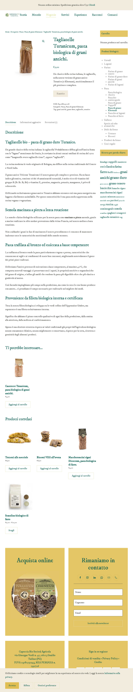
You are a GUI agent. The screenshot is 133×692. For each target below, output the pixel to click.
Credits (98, 662)
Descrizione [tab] (10, 122)
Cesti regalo (109, 143)
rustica (109, 204)
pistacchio (122, 201)
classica (109, 167)
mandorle (103, 197)
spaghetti (111, 213)
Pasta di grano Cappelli (114, 104)
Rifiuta (27, 685)
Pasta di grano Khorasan (33, 32)
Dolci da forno (111, 129)
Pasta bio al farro (115, 116)
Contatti (112, 15)
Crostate (112, 133)
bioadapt (104, 162)
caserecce (122, 162)
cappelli (112, 162)
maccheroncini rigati (111, 192)
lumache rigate (118, 188)
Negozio (51, 15)
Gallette (108, 120)
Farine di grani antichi (115, 80)
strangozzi (121, 213)
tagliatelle (79, 109)
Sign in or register (98, 651)
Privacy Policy (110, 658)
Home (7, 32)
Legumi (108, 64)
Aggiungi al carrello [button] (18, 404)
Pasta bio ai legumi (116, 113)
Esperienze (80, 15)
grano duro (71, 109)
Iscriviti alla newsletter (98, 623)
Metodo (36, 15)
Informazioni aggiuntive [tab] (30, 122)
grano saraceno (104, 184)
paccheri (114, 200)
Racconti (97, 15)
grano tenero (117, 183)
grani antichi (61, 109)
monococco (120, 197)
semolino (103, 213)
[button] (43, 41)
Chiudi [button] (92, 5)
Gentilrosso (116, 172)
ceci (102, 167)
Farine (107, 67)
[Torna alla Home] (12, 14)
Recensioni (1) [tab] (51, 122)
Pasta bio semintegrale (114, 98)
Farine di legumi (116, 84)
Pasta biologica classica (115, 93)
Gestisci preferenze (47, 685)
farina (118, 167)
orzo (108, 200)
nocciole (103, 200)
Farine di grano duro (117, 76)
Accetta (12, 685)
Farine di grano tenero (115, 72)
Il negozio (14, 32)
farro (103, 172)
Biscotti (111, 136)
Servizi (65, 15)
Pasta (21, 32)
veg (120, 217)
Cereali (107, 60)
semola (118, 208)
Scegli (11, 530)
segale (116, 205)
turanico (87, 109)
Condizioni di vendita (88, 658)
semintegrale (107, 208)
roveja (102, 204)
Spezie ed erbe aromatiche (111, 124)
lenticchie (105, 188)
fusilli (110, 172)
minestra (111, 196)
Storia (23, 15)
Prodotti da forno (112, 140)
